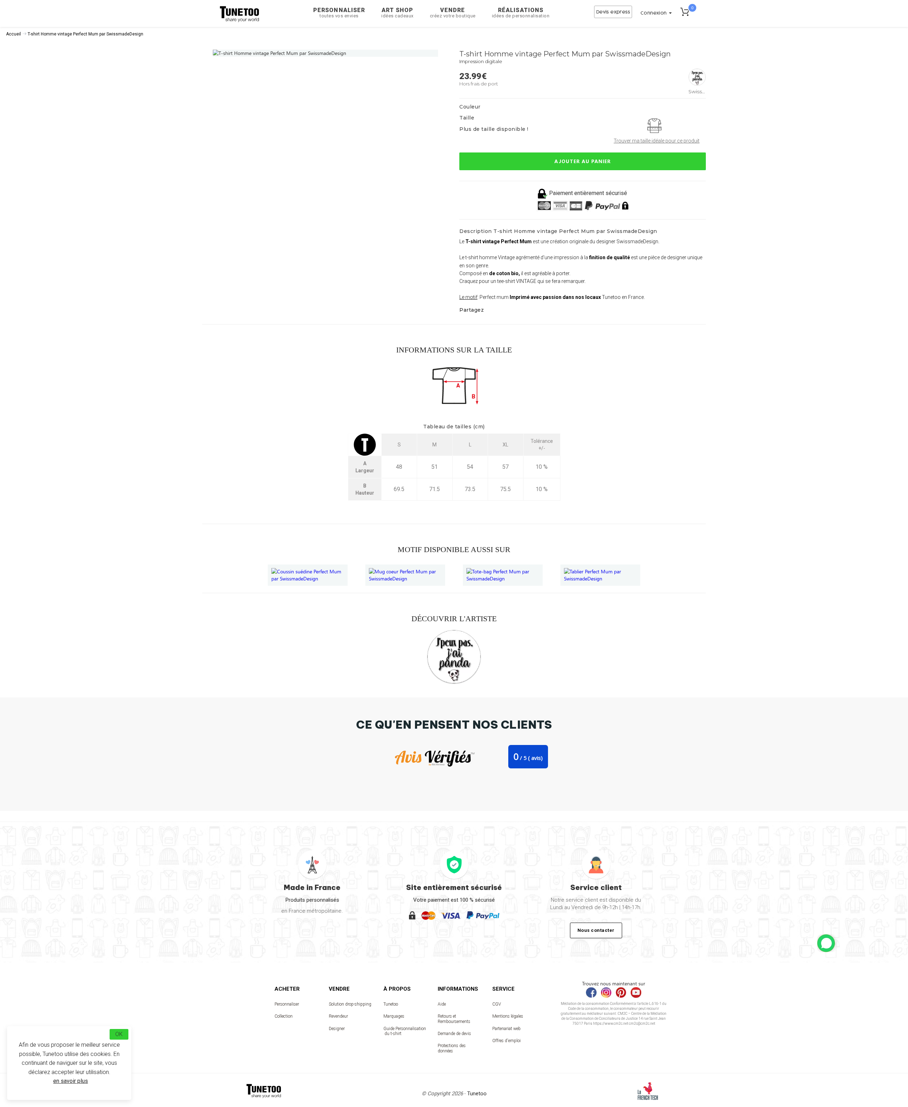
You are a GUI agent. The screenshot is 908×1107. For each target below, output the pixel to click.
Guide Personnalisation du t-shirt (404, 1031)
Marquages (393, 1016)
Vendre (453, 12)
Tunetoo (390, 1004)
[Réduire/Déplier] (826, 943)
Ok (119, 1034)
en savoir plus (70, 1081)
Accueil (13, 34)
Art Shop (397, 12)
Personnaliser (339, 12)
